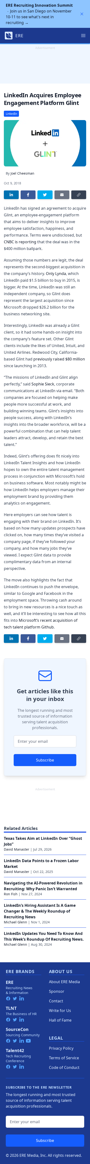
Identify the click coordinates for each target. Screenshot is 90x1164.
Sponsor (56, 991)
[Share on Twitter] (44, 194)
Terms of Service (64, 1057)
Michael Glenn (15, 922)
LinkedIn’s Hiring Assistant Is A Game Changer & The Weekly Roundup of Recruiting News (40, 911)
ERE (9, 982)
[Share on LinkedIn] (11, 194)
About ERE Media (64, 981)
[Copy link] (78, 194)
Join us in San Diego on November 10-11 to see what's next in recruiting (39, 14)
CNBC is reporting (20, 241)
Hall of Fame (60, 1020)
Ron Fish (11, 894)
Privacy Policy (61, 1048)
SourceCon (17, 1029)
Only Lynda (56, 273)
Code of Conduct (64, 1067)
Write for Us (60, 1010)
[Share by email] (61, 194)
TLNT (11, 1008)
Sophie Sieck (42, 384)
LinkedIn (11, 114)
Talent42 (15, 1050)
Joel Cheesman (22, 173)
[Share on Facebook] (28, 194)
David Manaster (16, 849)
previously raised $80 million (59, 359)
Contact (56, 1001)
